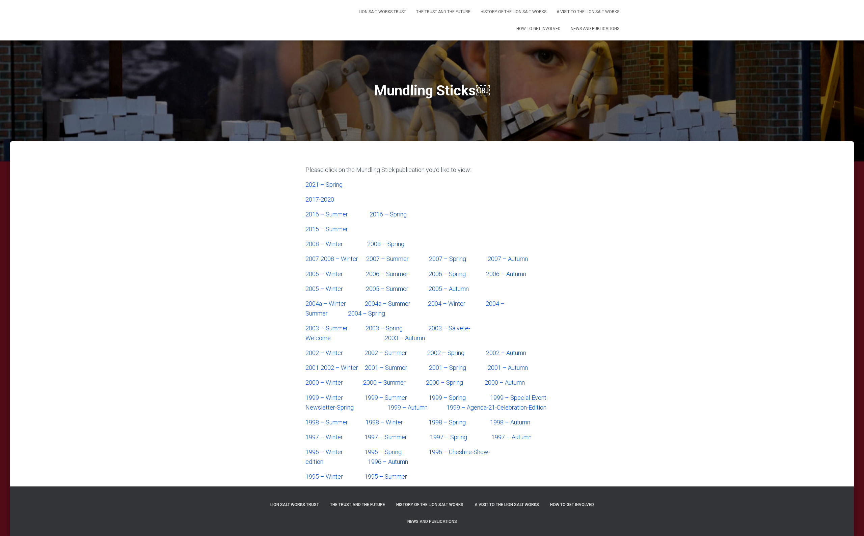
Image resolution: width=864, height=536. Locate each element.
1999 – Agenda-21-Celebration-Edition (496, 407)
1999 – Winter (324, 397)
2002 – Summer (385, 352)
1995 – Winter (324, 476)
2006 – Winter (324, 273)
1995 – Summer (385, 476)
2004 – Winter (446, 303)
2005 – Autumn (449, 288)
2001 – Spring (447, 367)
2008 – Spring (385, 243)
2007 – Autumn (508, 258)
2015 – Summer (326, 229)
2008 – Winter (324, 243)
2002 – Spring (445, 352)
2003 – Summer (326, 328)
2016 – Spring (388, 214)
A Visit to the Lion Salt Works (588, 11)
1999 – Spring (447, 397)
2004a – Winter (325, 303)
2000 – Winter (324, 382)
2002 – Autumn (506, 352)
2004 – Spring (366, 313)
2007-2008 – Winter (331, 258)
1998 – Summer (326, 422)
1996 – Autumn (388, 461)
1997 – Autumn (511, 437)
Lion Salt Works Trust (382, 11)
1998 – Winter (384, 422)
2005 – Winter (324, 288)
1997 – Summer (385, 437)
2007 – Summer (387, 258)
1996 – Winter (324, 451)
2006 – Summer (387, 273)
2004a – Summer (387, 303)
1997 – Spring (448, 437)
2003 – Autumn (405, 337)
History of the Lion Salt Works (513, 11)
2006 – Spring (447, 273)
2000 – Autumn (505, 382)
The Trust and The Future (443, 11)
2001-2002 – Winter (331, 367)
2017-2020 (319, 199)
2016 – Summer (326, 214)
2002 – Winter (324, 352)
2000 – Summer (384, 382)
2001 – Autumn (508, 367)
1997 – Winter (324, 437)
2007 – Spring (447, 258)
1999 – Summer (385, 397)
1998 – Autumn (510, 422)
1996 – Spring (383, 451)
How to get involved (538, 28)
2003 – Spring (384, 328)
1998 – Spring (447, 422)
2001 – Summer (386, 367)
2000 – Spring (444, 382)
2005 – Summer (387, 288)
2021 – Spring (324, 184)
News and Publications (595, 28)
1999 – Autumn (407, 407)
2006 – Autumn (506, 273)
